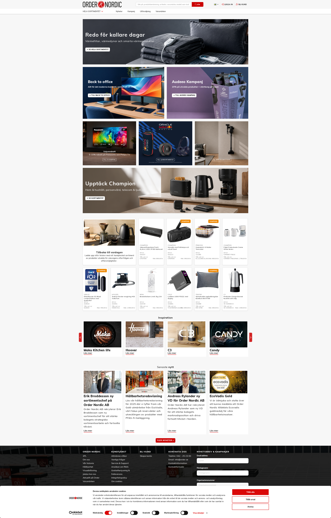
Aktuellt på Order (91, 477)
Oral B (86, 294)
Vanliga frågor (118, 459)
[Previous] (80, 337)
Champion (144, 245)
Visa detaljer (198, 513)
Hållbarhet (88, 466)
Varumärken (161, 11)
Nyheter (119, 11)
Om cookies (116, 481)
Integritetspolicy (119, 477)
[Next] (250, 337)
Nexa (142, 294)
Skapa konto (146, 456)
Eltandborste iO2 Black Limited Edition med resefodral (92, 298)
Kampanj (131, 11)
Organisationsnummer (206, 480)
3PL (84, 456)
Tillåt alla (250, 492)
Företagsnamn (203, 468)
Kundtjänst (118, 451)
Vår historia (88, 463)
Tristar (199, 294)
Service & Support (120, 463)
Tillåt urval (250, 499)
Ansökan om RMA (120, 466)
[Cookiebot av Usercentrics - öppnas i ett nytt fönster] (75, 513)
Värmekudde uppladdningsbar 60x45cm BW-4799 (207, 297)
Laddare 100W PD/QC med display (178, 297)
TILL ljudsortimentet (165, 159)
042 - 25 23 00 (183, 456)
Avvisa (250, 507)
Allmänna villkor (119, 456)
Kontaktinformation (177, 463)
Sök (198, 4)
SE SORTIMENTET (96, 198)
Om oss (86, 459)
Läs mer (88, 353)
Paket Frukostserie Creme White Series (233, 248)
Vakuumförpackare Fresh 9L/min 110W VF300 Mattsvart (151, 248)
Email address (203, 456)
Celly (170, 294)
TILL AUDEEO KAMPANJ (185, 95)
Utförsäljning (145, 11)
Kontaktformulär (176, 466)
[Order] (102, 4)
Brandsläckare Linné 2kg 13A (151, 296)
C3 (224, 294)
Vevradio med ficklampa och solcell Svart (178, 248)
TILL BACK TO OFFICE (100, 95)
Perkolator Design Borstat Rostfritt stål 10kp (233, 297)
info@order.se (181, 459)
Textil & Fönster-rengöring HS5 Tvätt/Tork (123, 297)
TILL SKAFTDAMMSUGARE (221, 159)
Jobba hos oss (89, 474)
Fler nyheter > (165, 440)
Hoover (115, 294)
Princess (199, 245)
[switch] (134, 513)
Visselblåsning (90, 470)
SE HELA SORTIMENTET (99, 49)
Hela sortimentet (91, 11)
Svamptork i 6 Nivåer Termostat (203, 248)
